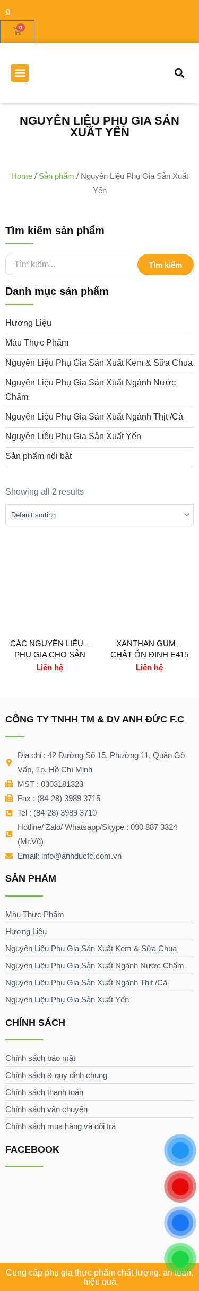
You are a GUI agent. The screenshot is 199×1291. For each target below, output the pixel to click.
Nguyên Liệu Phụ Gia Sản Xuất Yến (73, 436)
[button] (20, 73)
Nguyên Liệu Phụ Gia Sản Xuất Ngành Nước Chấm (90, 389)
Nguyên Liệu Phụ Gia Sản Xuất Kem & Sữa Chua (99, 362)
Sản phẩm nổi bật (38, 456)
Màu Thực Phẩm (36, 342)
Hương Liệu (28, 322)
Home (21, 175)
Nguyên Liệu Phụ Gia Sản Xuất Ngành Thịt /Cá (94, 416)
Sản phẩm (56, 175)
